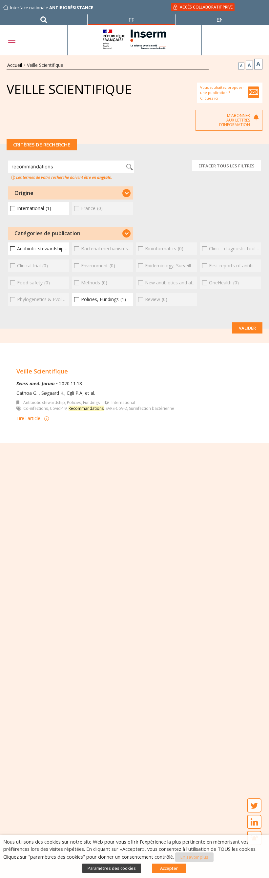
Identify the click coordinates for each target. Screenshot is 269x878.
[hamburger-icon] (11, 40)
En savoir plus (194, 857)
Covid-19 (58, 408)
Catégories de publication (47, 233)
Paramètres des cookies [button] (112, 868)
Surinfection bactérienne (151, 408)
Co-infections (35, 408)
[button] (70, 193)
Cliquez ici (209, 98)
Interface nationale (51, 7)
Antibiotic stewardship (44, 402)
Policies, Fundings (83, 402)
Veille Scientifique (42, 371)
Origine (23, 193)
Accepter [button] (169, 868)
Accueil (14, 65)
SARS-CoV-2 (116, 408)
